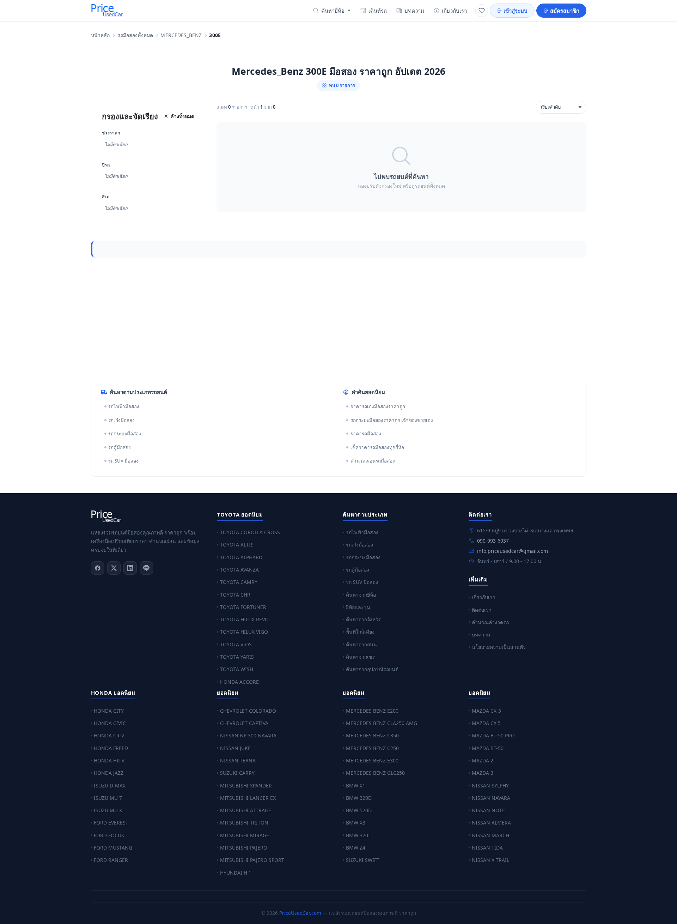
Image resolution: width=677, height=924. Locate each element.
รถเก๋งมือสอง (121, 420)
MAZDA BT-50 (488, 748)
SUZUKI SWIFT (362, 860)
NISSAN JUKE (235, 748)
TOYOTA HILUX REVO (244, 619)
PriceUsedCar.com (300, 913)
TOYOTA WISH (236, 669)
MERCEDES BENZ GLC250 (375, 772)
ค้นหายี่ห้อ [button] (332, 10)
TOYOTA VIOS (236, 644)
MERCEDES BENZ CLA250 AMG (381, 723)
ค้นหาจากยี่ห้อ (361, 594)
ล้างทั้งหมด (182, 116)
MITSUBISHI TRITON (244, 822)
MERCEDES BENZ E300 (372, 760)
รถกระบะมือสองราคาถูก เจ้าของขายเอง (391, 420)
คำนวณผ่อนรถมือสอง (372, 461)
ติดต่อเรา (482, 609)
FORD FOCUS (109, 835)
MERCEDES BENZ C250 (372, 748)
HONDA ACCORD (240, 681)
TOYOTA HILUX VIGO (244, 631)
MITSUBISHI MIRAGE (244, 835)
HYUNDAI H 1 (235, 872)
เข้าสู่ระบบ (515, 10)
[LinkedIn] (130, 568)
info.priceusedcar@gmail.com (512, 551)
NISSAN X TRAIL (490, 860)
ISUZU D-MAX (110, 785)
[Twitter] (114, 568)
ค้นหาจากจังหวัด (364, 619)
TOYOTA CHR (235, 594)
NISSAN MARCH (490, 835)
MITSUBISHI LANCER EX (248, 798)
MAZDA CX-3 (486, 710)
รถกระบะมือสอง (124, 433)
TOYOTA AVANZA (239, 569)
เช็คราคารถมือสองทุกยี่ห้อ (377, 447)
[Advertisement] (302, 318)
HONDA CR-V (109, 735)
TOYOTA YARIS (237, 656)
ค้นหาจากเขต (361, 656)
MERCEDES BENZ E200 (372, 710)
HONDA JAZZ (108, 772)
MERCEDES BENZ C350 (372, 735)
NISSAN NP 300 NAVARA (248, 735)
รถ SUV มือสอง (123, 461)
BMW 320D (359, 798)
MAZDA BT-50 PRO (493, 735)
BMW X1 (355, 785)
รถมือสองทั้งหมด (135, 35)
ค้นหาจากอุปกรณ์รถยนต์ (372, 669)
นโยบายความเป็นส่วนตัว (499, 647)
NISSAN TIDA (487, 847)
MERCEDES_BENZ (181, 35)
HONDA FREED (111, 748)
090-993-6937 (493, 540)
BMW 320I (358, 835)
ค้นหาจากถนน (361, 644)
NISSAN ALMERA (491, 822)
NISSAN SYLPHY (490, 785)
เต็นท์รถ (377, 10)
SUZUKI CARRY (237, 772)
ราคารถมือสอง (365, 433)
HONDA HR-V (109, 760)
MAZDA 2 (482, 760)
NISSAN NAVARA (491, 798)
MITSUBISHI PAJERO (243, 847)
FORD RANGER (111, 860)
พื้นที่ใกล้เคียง (360, 631)
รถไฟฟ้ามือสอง (123, 406)
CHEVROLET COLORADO (248, 710)
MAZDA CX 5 (486, 723)
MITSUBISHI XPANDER (246, 785)
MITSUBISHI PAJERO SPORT (252, 860)
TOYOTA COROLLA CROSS (250, 532)
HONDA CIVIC (110, 723)
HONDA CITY (109, 710)
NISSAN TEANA (238, 760)
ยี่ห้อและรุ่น (358, 607)
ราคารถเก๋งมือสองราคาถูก (377, 406)
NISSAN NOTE (488, 810)
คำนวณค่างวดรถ (490, 622)
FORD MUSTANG (113, 847)
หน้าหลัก (100, 35)
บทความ (414, 10)
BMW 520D (359, 810)
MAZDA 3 (482, 772)
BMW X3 (355, 822)
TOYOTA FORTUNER (243, 607)
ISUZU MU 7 (108, 798)
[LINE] (146, 568)
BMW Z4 (355, 847)
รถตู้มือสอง (119, 447)
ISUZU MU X (108, 810)
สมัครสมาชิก (564, 10)
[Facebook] (97, 568)
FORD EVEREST (111, 822)
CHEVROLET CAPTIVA (244, 723)
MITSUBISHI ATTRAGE (245, 810)
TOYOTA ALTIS (237, 544)
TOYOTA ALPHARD (241, 557)
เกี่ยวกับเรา (454, 10)
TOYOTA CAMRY (238, 582)
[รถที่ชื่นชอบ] (481, 10)
